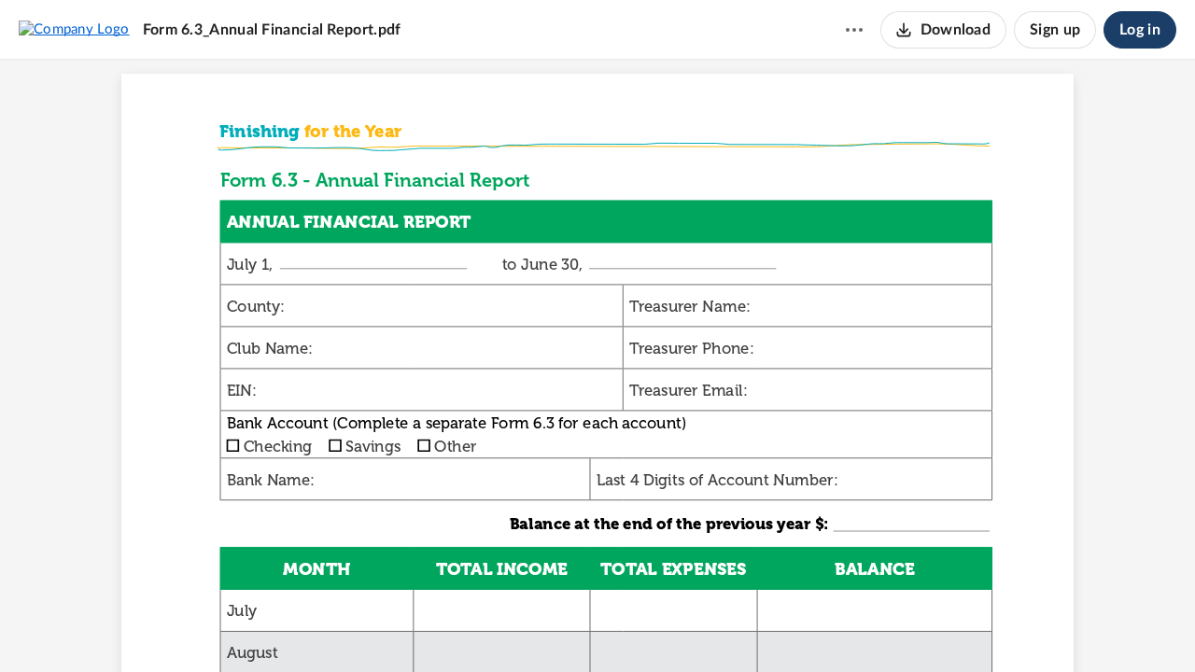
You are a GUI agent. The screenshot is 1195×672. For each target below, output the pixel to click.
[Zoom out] (565, 626)
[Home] (74, 29)
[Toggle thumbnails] (494, 626)
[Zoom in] (628, 626)
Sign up (1055, 29)
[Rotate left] (666, 626)
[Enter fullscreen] (701, 626)
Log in (1139, 29)
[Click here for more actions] (854, 30)
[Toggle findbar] (527, 626)
